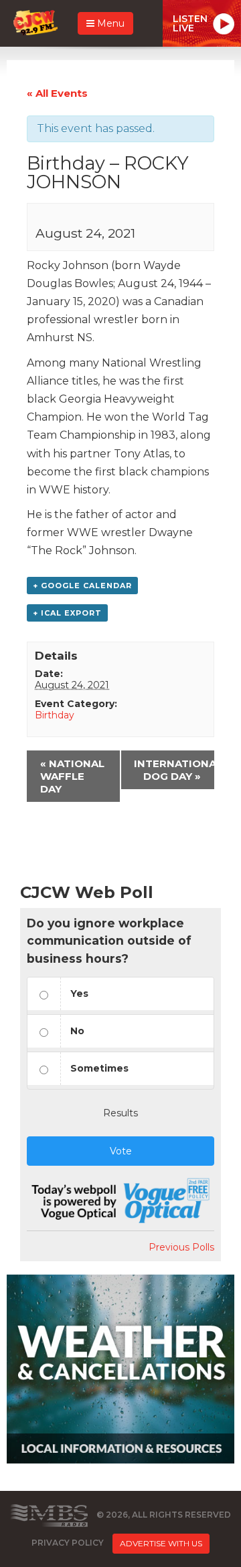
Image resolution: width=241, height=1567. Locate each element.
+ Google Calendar (82, 585)
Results (120, 1113)
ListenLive (190, 23)
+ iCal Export (67, 613)
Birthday (54, 715)
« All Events (57, 93)
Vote (121, 1151)
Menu (109, 23)
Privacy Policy (67, 1543)
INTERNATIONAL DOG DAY (174, 769)
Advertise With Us (161, 1543)
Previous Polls (181, 1247)
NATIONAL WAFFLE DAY (72, 776)
